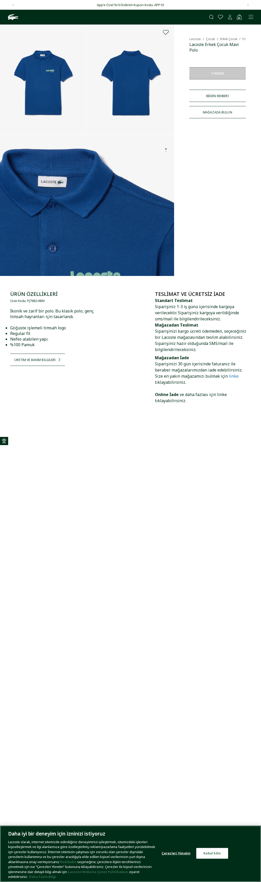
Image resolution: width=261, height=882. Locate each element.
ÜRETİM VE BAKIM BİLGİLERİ (35, 360)
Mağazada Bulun (217, 112)
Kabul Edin (212, 853)
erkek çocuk (228, 39)
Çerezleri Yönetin (176, 853)
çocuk (210, 39)
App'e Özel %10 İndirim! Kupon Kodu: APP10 (130, 5)
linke (234, 376)
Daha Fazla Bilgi (42, 876)
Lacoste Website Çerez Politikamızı (98, 871)
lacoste (195, 39)
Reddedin (68, 862)
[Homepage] (12, 17)
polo (245, 39)
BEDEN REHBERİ (217, 96)
